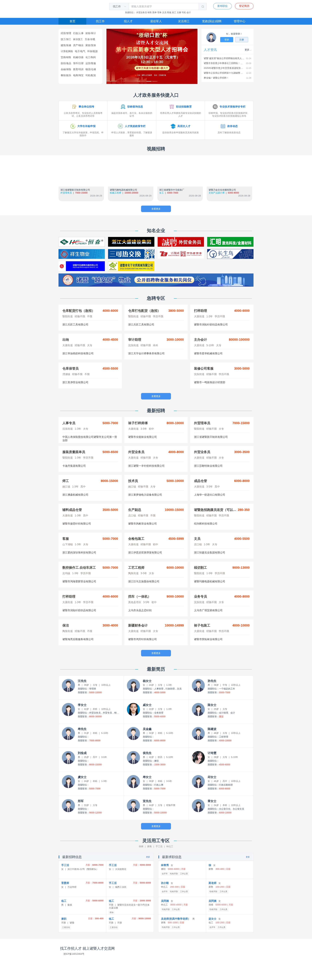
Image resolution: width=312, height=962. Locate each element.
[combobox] (117, 6)
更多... (248, 49)
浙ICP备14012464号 (73, 954)
